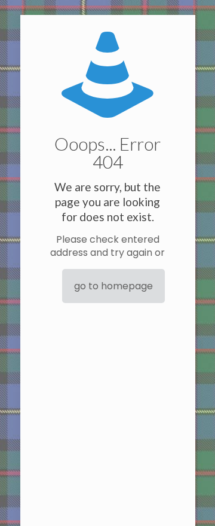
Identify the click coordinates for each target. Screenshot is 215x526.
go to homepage (113, 286)
